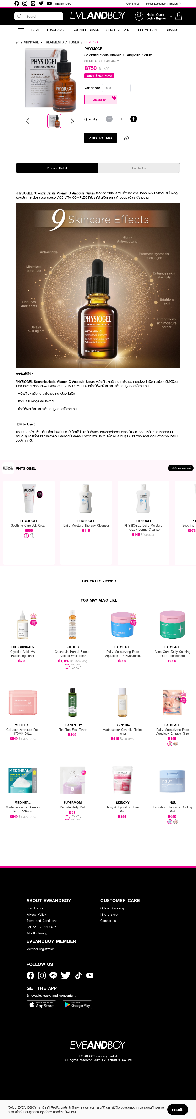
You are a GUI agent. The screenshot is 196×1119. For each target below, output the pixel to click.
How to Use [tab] (139, 168)
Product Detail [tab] (57, 168)
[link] (17, 42)
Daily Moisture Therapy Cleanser (86, 525)
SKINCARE (31, 42)
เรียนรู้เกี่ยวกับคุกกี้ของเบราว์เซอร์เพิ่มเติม (49, 1112)
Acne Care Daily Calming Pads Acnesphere (172, 654)
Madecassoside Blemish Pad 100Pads (23, 809)
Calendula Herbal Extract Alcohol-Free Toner (72, 654)
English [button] (174, 3)
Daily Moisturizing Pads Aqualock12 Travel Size (172, 732)
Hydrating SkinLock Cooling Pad (172, 809)
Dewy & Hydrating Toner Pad (123, 809)
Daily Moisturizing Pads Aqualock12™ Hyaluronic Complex (122, 654)
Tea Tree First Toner (72, 730)
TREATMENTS (54, 42)
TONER (74, 42)
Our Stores (132, 3)
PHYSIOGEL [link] (92, 42)
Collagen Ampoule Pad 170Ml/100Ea (22, 732)
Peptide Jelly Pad (72, 807)
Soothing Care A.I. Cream (29, 525)
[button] (178, 16)
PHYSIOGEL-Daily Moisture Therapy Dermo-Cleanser (143, 527)
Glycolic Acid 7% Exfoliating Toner (22, 654)
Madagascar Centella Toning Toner (122, 732)
